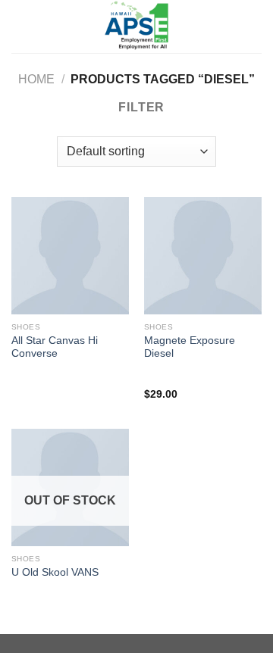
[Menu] (20, 26)
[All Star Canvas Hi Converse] (70, 255)
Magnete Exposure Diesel (189, 347)
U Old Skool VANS (55, 572)
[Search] (256, 26)
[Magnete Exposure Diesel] (203, 255)
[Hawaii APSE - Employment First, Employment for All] (136, 26)
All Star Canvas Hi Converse (54, 347)
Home (36, 79)
